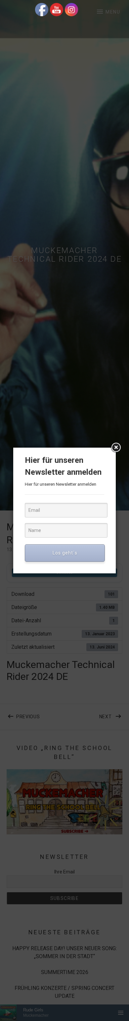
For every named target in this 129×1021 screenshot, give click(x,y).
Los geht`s (65, 552)
